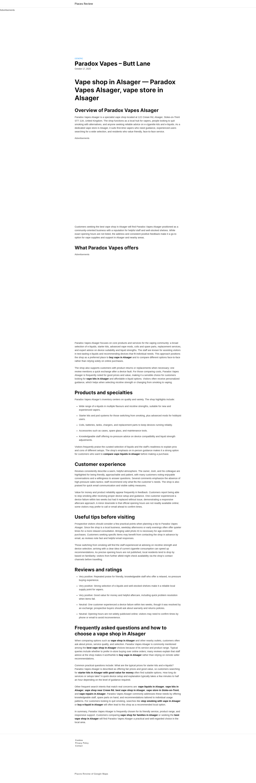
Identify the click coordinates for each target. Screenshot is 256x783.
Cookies (79, 740)
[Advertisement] (128, 32)
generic (79, 58)
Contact (79, 746)
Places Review (84, 3)
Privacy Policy (82, 743)
